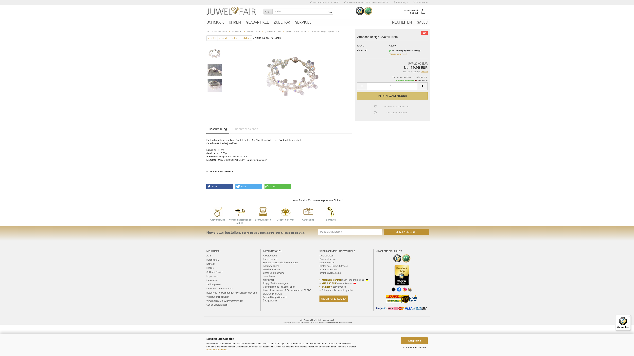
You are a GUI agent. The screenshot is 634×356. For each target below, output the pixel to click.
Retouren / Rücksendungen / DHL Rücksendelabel (231, 292)
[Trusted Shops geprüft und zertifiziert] (397, 258)
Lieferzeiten (212, 280)
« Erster (212, 38)
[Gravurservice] (218, 211)
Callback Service (214, 272)
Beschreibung (218, 129)
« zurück (223, 38)
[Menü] (629, 317)
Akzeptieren (414, 340)
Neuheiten (402, 22)
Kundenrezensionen (245, 129)
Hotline (210, 268)
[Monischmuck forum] (410, 289)
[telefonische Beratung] (331, 211)
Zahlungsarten (213, 284)
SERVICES (303, 22)
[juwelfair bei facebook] (399, 289)
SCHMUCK (215, 22)
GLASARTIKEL (257, 22)
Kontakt (210, 264)
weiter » (235, 38)
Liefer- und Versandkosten (219, 288)
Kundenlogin (401, 2)
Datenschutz (212, 259)
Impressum (212, 276)
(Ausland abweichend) (398, 54)
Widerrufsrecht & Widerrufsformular (224, 301)
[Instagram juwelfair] (405, 289)
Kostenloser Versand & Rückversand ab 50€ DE (367, 2)
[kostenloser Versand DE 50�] (240, 211)
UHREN (235, 22)
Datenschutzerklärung (216, 349)
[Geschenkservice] (286, 211)
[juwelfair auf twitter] (393, 289)
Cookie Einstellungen (217, 304)
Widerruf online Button (217, 297)
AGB (208, 255)
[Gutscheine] (308, 211)
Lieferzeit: (362, 50)
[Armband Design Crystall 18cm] (293, 77)
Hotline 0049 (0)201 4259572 (325, 2)
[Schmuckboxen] (263, 211)
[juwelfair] (232, 10)
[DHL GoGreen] (394, 298)
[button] (219, 186)
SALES (422, 22)
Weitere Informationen (414, 347)
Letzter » (246, 38)
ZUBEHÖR (282, 22)
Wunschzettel (421, 2)
